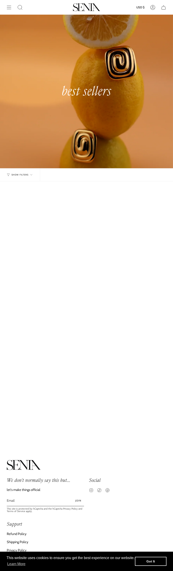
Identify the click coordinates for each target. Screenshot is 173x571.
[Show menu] (9, 7)
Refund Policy (17, 534)
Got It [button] (150, 561)
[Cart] (163, 7)
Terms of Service (16, 511)
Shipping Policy (17, 542)
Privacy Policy (70, 508)
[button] (20, 7)
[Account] (152, 7)
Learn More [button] (16, 564)
